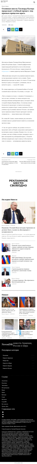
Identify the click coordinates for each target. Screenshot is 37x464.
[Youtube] (3, 417)
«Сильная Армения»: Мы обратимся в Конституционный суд (23, 281)
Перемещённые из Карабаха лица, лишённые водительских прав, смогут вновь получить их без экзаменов (27, 311)
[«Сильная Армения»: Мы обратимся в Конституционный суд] (6, 282)
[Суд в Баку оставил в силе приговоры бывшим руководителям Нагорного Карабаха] (27, 324)
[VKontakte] (3, 414)
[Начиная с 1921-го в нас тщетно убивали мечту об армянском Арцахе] (10, 302)
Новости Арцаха (5, 6)
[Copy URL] (20, 29)
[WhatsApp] (13, 29)
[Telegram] (16, 29)
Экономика (14, 255)
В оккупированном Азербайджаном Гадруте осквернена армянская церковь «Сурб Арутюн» (10, 334)
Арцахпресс (5, 71)
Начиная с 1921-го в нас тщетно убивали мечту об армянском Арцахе (8, 311)
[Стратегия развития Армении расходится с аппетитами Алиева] (6, 271)
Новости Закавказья (16, 267)
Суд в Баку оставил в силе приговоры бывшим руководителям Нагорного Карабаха (26, 334)
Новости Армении (5, 225)
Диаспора (4, 337)
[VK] (9, 29)
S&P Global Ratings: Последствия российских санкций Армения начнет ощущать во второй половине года (23, 259)
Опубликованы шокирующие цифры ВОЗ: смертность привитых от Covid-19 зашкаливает (10, 163)
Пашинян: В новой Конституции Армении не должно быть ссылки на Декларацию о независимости (18, 230)
